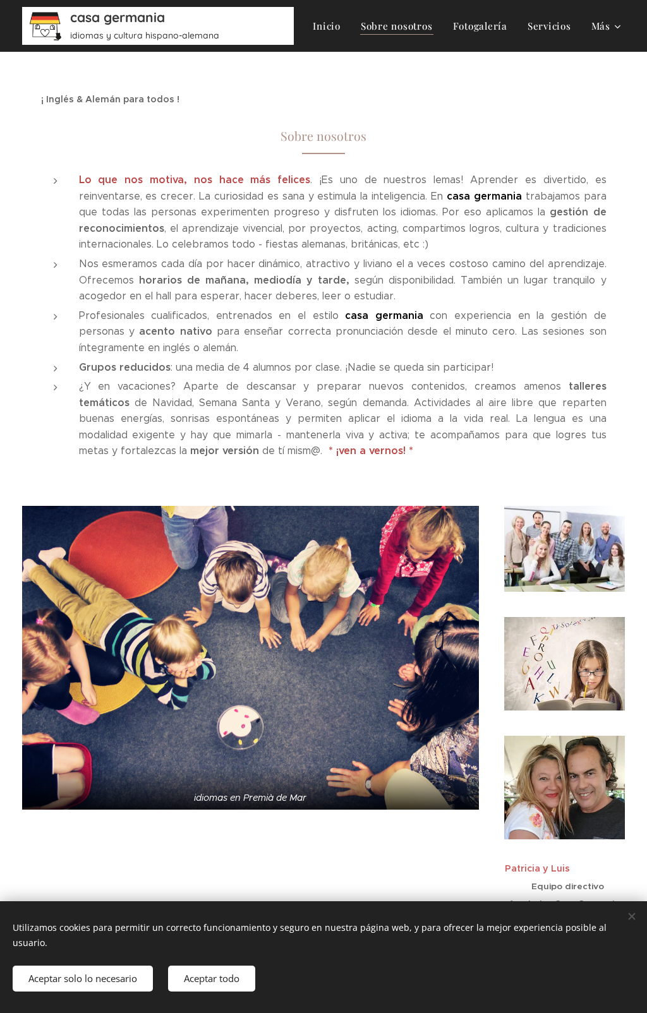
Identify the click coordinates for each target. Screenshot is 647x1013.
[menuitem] (330, 26)
